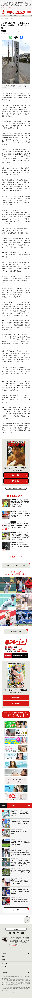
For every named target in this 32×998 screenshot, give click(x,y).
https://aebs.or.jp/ (14, 945)
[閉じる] (30, 5)
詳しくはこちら (7, 7)
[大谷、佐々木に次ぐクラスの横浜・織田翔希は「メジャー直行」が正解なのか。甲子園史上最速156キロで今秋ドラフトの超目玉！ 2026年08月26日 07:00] (8, 585)
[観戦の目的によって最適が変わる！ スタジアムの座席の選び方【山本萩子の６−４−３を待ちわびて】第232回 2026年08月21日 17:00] (24, 602)
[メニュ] (29, 12)
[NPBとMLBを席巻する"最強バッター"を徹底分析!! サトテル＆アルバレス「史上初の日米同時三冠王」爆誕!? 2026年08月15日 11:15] (24, 618)
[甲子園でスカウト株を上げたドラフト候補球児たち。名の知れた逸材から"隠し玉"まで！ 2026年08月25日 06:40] (8, 602)
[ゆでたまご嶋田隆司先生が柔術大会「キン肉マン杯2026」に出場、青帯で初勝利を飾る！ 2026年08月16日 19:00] (8, 618)
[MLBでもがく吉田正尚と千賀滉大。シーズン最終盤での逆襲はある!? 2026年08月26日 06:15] (24, 585)
